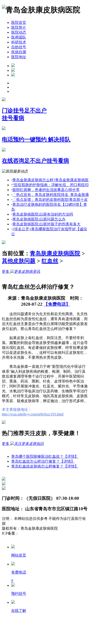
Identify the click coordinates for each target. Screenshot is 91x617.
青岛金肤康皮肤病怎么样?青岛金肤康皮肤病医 (50, 180)
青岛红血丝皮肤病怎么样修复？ (44, 466)
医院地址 (18, 57)
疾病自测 (18, 52)
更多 (6, 271)
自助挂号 (18, 47)
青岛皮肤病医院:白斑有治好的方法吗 (42, 214)
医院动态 (18, 32)
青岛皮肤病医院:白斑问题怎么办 (39, 219)
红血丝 (50, 261)
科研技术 (18, 42)
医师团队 (18, 37)
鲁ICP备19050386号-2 (36, 533)
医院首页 (18, 23)
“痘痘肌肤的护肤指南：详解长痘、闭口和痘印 (50, 185)
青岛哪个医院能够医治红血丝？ (44, 456)
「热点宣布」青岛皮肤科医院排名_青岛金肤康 (50, 195)
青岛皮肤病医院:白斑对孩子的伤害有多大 (46, 224)
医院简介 (18, 27)
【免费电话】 (57, 304)
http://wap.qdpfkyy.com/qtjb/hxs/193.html (32, 414)
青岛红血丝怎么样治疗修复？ (43, 461)
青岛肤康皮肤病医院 (55, 253)
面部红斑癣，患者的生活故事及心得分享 (46, 190)
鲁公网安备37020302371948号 (26, 538)
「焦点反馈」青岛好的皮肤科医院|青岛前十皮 (50, 200)
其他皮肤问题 (18, 261)
